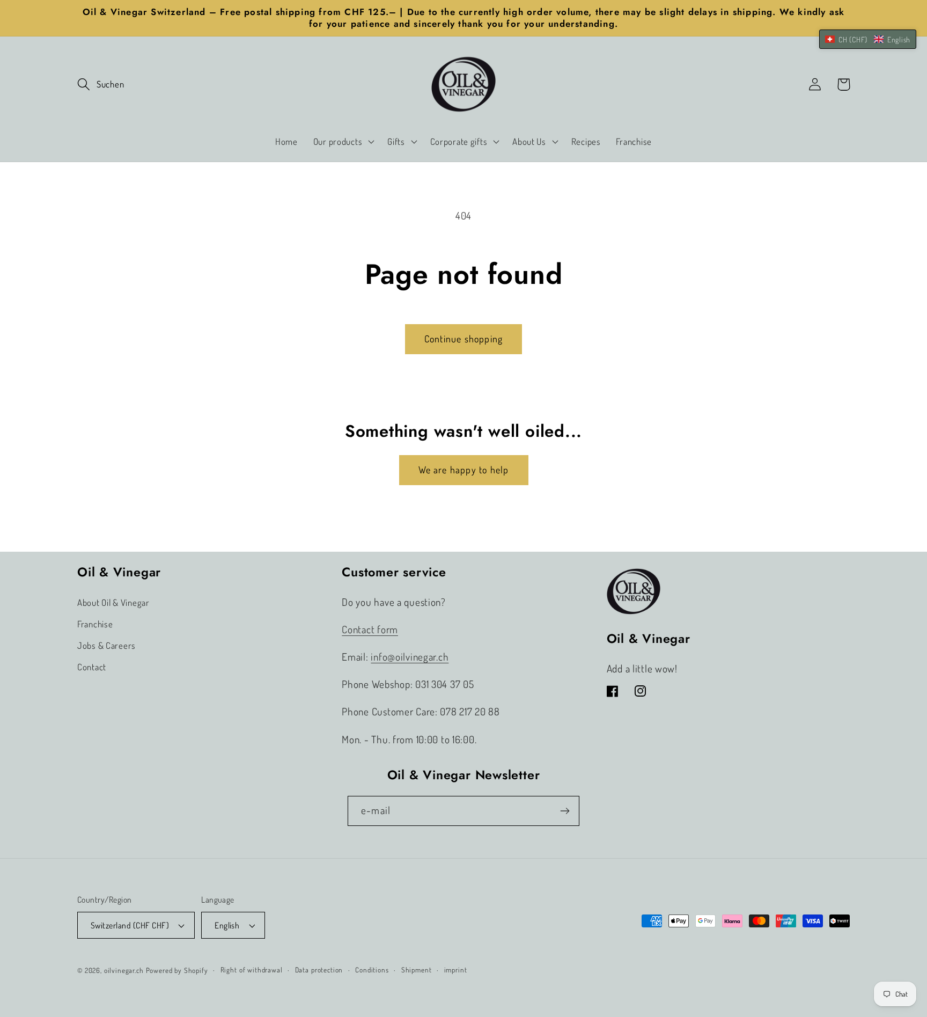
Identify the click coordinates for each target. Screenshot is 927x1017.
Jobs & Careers (106, 645)
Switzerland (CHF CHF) (130, 925)
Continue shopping (463, 339)
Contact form (370, 629)
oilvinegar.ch (124, 970)
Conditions (371, 969)
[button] (100, 84)
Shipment (416, 969)
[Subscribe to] (564, 811)
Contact (91, 666)
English (227, 925)
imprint (455, 969)
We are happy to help (463, 469)
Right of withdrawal (251, 969)
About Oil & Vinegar (113, 602)
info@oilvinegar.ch (409, 656)
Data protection (319, 969)
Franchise (95, 624)
